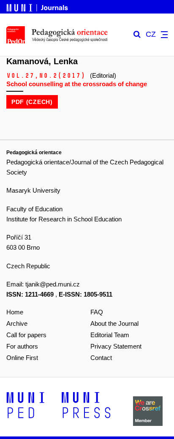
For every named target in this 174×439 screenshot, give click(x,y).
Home (14, 312)
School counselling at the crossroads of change (76, 83)
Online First (22, 357)
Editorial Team (109, 334)
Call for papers (26, 334)
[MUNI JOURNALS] (38, 6)
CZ (151, 34)
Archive (16, 323)
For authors (22, 346)
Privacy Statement (115, 346)
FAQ (96, 312)
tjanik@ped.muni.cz (52, 284)
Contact (101, 357)
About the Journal (114, 323)
